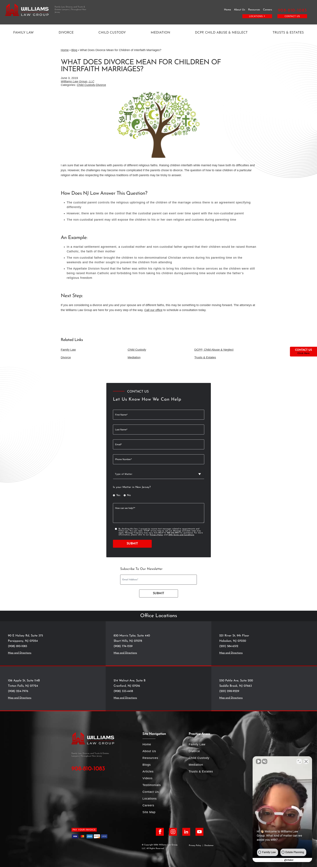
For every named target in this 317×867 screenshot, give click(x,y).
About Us (239, 9)
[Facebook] (160, 832)
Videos (147, 778)
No (129, 495)
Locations (149, 798)
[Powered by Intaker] (289, 860)
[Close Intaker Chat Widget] (306, 761)
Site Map (149, 812)
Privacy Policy (156, 535)
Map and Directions (19, 653)
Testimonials (151, 785)
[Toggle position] (299, 761)
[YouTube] (199, 832)
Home (227, 9)
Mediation (160, 32)
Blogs (146, 764)
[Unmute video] (258, 761)
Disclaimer (209, 846)
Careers (267, 9)
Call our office (153, 310)
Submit (132, 543)
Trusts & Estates (288, 32)
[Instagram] (173, 832)
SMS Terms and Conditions (181, 535)
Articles (148, 771)
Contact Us (292, 16)
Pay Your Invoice (84, 829)
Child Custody (112, 32)
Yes (118, 495)
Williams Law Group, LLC (77, 81)
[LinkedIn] (186, 832)
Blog (74, 50)
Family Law (23, 32)
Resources (254, 9)
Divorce (66, 32)
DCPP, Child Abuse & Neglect (221, 32)
